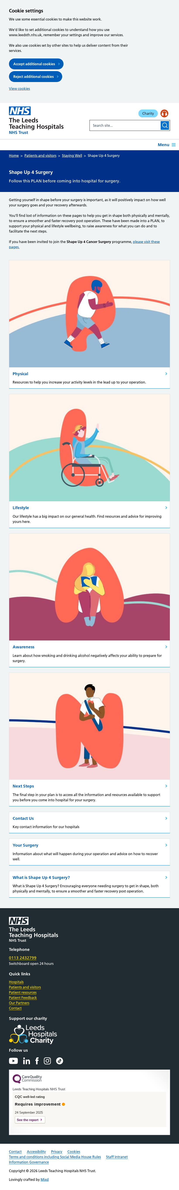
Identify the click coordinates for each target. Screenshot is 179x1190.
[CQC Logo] (27, 1082)
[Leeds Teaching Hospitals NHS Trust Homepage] (36, 120)
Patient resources (22, 992)
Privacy (56, 1151)
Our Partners (19, 1003)
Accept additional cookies (34, 64)
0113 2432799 (22, 957)
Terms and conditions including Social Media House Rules (55, 1157)
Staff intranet (117, 1157)
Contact (15, 1008)
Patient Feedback (23, 997)
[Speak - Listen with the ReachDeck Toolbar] (164, 113)
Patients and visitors (25, 987)
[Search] (165, 125)
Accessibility (36, 1151)
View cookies (19, 88)
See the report (27, 1120)
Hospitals (16, 982)
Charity (148, 113)
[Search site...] (125, 125)
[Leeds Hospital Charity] (40, 1034)
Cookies (73, 1151)
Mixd (45, 1179)
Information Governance (29, 1162)
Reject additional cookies (33, 76)
